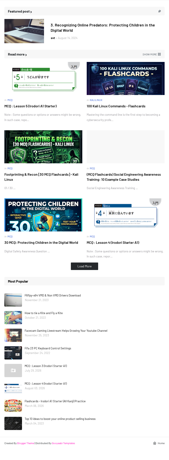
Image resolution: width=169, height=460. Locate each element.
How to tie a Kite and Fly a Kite (44, 313)
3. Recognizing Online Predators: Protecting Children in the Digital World (103, 27)
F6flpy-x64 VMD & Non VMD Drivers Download (53, 295)
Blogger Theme (25, 443)
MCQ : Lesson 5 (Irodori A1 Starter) (30, 106)
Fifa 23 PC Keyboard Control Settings (48, 348)
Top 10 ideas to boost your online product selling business (60, 419)
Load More (84, 266)
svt (53, 38)
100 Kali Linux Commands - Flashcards (116, 106)
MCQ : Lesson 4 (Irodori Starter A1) (113, 242)
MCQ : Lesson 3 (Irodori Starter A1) (46, 366)
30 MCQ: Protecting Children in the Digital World (41, 242)
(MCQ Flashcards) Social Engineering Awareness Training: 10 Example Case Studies (124, 176)
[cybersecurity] (24, 31)
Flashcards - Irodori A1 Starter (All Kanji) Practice (55, 401)
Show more (150, 54)
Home (161, 443)
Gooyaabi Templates (63, 443)
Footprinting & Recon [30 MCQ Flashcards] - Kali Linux (41, 176)
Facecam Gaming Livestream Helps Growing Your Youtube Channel (66, 330)
